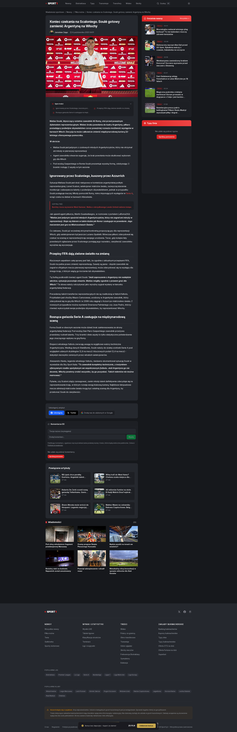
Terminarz (87, 634)
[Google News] (190, 604)
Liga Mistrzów (119, 667)
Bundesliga (97, 667)
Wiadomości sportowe (55, 12)
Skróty (138, 3)
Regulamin (55, 719)
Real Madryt (50, 688)
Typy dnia (162, 630)
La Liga (77, 667)
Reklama (92, 719)
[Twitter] (179, 604)
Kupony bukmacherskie (168, 625)
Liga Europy (132, 667)
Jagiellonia (157, 683)
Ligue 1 (107, 667)
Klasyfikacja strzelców (92, 630)
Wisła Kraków (51, 683)
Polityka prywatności (70, 719)
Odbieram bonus (146, 726)
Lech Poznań (80, 683)
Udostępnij (58, 413)
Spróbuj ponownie (56, 465)
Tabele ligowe (88, 625)
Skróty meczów (126, 642)
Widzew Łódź (125, 683)
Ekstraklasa (81, 3)
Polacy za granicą (127, 625)
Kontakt (83, 719)
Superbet (162, 646)
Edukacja (124, 655)
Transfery (117, 3)
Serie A (129, 193)
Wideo (128, 3)
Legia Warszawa (66, 683)
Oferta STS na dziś (166, 638)
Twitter (73, 413)
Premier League (64, 667)
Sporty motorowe (52, 638)
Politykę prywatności (55, 454)
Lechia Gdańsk (184, 683)
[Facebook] (184, 604)
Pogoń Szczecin (110, 683)
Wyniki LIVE (87, 621)
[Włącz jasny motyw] (188, 3)
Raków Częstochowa (141, 683)
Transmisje (103, 3)
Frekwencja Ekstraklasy (130, 646)
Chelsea (62, 688)
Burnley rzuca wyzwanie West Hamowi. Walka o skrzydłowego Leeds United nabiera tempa (91, 207)
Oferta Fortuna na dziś (167, 642)
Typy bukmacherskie (166, 634)
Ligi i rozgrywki (89, 638)
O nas (47, 719)
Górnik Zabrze (94, 683)
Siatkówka (49, 634)
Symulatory (125, 651)
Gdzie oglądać (126, 638)
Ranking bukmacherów (167, 621)
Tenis (47, 630)
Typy (92, 3)
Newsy (68, 3)
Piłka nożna (79, 12)
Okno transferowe (127, 630)
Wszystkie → (184, 18)
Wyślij (131, 437)
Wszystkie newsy (52, 621)
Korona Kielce (170, 683)
